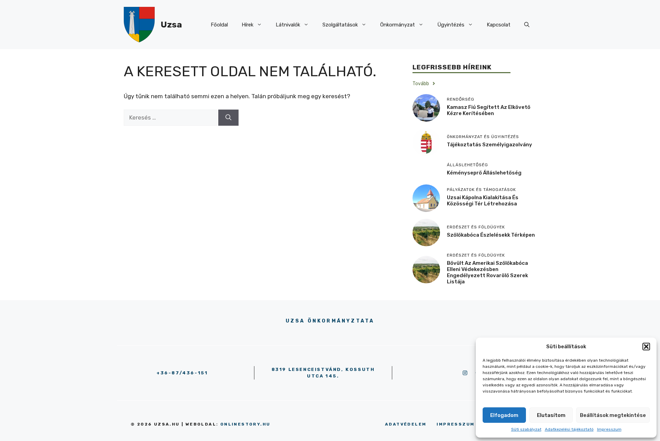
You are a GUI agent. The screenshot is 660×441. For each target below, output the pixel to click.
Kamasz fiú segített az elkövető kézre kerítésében (488, 110)
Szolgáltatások (340, 25)
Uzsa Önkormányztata (330, 321)
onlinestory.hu (245, 424)
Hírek (247, 25)
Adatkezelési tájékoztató (569, 429)
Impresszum (609, 429)
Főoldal (219, 25)
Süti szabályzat (526, 429)
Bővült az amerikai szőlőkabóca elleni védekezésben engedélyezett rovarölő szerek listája (487, 272)
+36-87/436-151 (182, 372)
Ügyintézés (450, 25)
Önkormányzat (397, 25)
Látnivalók (288, 25)
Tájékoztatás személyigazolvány (489, 145)
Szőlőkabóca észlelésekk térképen (491, 235)
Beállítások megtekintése (613, 415)
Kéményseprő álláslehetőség (484, 173)
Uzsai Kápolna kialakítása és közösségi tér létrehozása (482, 200)
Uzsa (171, 25)
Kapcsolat (498, 25)
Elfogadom (504, 415)
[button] (646, 346)
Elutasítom (551, 415)
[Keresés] (228, 118)
